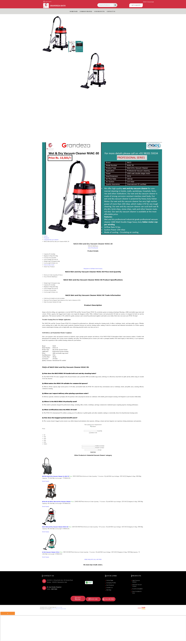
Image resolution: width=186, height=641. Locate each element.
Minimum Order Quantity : (90, 476)
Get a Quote (136, 5)
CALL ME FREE (97, 559)
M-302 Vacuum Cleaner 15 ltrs (50, 552)
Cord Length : (62, 478)
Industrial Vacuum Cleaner (137, 585)
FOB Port (46, 298)
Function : (105, 476)
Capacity (46, 285)
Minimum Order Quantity (51, 275)
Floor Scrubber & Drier (136, 592)
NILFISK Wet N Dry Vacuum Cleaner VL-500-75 (55, 476)
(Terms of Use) (59, 607)
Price (45, 276)
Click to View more (49, 265)
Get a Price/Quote (93, 248)
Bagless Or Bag (48, 286)
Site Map (108, 590)
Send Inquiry (98, 268)
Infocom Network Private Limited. (59, 608)
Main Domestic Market (50, 302)
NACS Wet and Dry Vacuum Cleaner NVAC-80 (55, 527)
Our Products (99, 11)
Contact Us (111, 11)
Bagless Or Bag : (134, 476)
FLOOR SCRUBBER (137, 589)
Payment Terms (48, 300)
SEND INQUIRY (88, 559)
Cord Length (47, 292)
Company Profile (86, 11)
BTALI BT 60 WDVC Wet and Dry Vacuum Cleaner (56, 501)
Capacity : (48, 478)
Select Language (148, 2)
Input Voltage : (119, 476)
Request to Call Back (89, 268)
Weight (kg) (47, 283)
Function (46, 290)
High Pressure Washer (136, 581)
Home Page (74, 11)
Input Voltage (47, 288)
